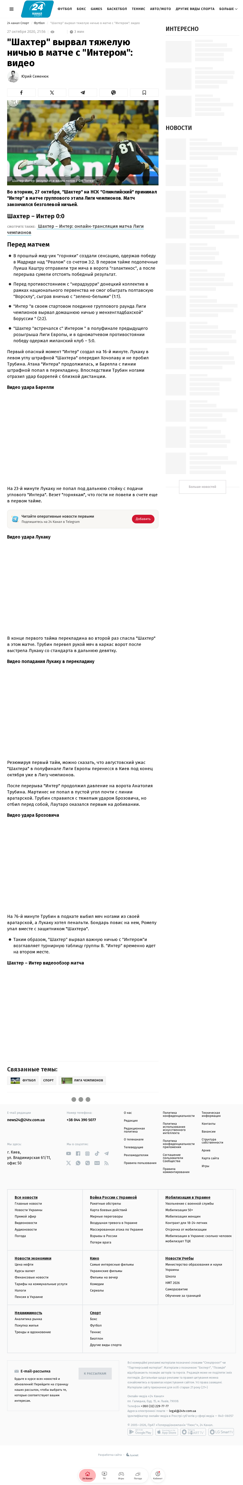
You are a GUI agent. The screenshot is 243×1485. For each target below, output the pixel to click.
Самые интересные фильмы (112, 1264)
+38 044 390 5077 (81, 1120)
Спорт (95, 1313)
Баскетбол (117, 9)
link (68, 1153)
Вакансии (208, 1131)
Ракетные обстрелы (105, 1204)
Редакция (131, 1120)
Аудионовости (26, 1230)
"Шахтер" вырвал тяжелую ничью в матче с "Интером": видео (94, 23)
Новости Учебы (179, 1258)
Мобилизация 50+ (179, 1210)
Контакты (208, 1123)
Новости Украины (28, 1210)
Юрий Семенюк (35, 77)
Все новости (26, 1197)
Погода (20, 1236)
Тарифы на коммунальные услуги (41, 1284)
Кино (94, 1258)
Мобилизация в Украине (187, 1197)
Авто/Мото (160, 9)
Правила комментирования (176, 1171)
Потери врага (100, 1242)
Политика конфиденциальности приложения (179, 1144)
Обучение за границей (183, 1296)
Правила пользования (140, 1163)
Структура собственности (212, 1141)
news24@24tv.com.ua (26, 1120)
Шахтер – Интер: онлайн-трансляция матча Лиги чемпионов (75, 229)
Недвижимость (28, 1313)
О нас (128, 1112)
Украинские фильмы (106, 1271)
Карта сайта (210, 1158)
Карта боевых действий (108, 1210)
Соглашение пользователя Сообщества (173, 1158)
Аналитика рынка (28, 1319)
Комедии (97, 1284)
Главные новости (28, 1204)
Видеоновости (26, 1223)
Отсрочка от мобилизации (186, 1230)
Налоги (20, 1290)
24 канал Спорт (18, 23)
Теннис (138, 9)
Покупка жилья (26, 1325)
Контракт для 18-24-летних (186, 1223)
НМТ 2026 (172, 1283)
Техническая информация (211, 1114)
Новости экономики (33, 1258)
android (140, 1432)
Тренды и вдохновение (33, 1332)
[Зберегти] (144, 92)
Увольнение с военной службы (189, 1204)
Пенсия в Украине (29, 1297)
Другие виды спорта (195, 9)
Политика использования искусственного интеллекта (174, 1128)
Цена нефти (24, 1264)
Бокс (81, 9)
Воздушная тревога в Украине (113, 1223)
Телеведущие (133, 1147)
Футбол (65, 9)
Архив (206, 1150)
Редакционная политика (134, 1130)
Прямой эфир (25, 1216)
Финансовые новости (31, 1277)
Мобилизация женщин (183, 1216)
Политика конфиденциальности (179, 1114)
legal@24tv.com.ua (182, 1411)
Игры (205, 1166)
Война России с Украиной (113, 1197)
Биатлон (96, 1338)
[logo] (37, 8)
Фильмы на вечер (104, 1277)
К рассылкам (95, 1374)
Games (97, 9)
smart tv (193, 1432)
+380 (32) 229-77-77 (155, 1406)
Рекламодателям (136, 1155)
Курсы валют (25, 1271)
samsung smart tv (221, 1432)
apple (166, 1432)
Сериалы (97, 1290)
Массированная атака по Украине (116, 1230)
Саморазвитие (176, 1289)
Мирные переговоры (106, 1216)
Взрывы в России (103, 1236)
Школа (170, 1276)
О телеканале (134, 1139)
